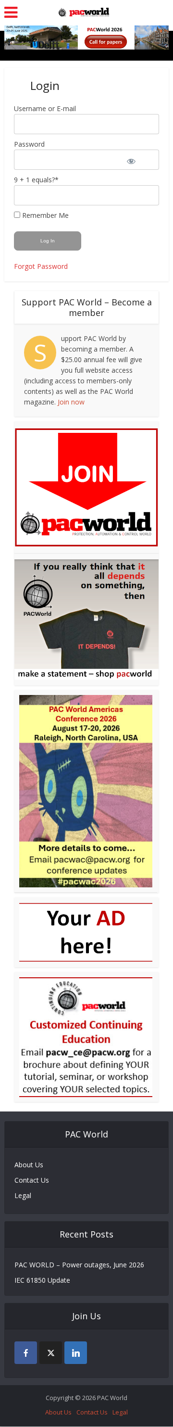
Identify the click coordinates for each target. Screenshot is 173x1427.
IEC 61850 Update (42, 1280)
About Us (28, 1164)
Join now (71, 401)
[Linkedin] (75, 1352)
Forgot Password (41, 266)
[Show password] (137, 160)
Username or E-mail (45, 108)
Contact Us (31, 1180)
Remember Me (44, 215)
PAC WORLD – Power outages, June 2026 (79, 1264)
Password (29, 144)
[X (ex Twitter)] (50, 1352)
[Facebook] (25, 1352)
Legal (22, 1195)
